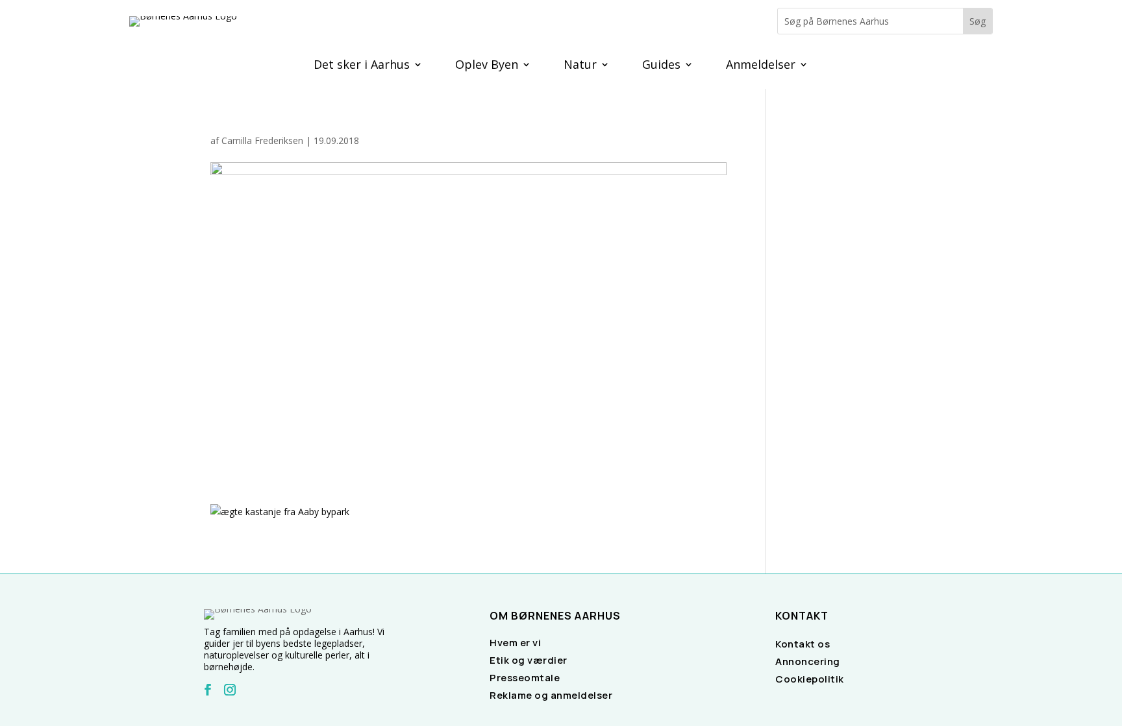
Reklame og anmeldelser (551, 695)
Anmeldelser (760, 66)
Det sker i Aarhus (362, 66)
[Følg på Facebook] (207, 689)
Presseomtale (525, 677)
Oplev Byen (486, 66)
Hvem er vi (515, 642)
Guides (661, 66)
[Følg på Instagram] (230, 689)
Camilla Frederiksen (262, 140)
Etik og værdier (528, 660)
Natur (580, 66)
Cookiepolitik (809, 679)
